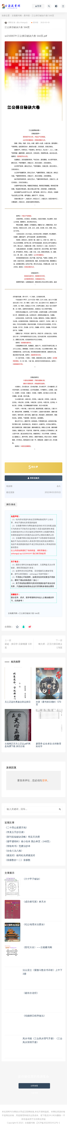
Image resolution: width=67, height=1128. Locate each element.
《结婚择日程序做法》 (34, 1016)
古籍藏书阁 (17, 16)
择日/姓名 (10, 505)
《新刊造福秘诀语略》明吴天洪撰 (22, 837)
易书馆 (27, 16)
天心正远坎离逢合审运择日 (18, 702)
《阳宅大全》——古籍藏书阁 (37, 947)
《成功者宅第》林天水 (34, 902)
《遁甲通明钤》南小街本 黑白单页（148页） (28, 841)
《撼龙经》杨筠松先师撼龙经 (20, 855)
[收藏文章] (17, 627)
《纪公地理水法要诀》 (34, 924)
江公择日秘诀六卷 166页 (29, 613)
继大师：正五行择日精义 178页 (50, 646)
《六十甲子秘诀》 (32, 879)
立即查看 (34, 1086)
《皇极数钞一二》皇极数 (17, 860)
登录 (44, 780)
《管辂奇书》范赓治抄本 (17, 846)
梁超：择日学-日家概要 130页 (18, 646)
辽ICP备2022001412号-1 (48, 1123)
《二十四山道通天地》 (16, 827)
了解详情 (34, 1093)
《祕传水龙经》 (31, 993)
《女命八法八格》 (14, 851)
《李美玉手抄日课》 (15, 832)
